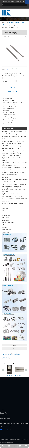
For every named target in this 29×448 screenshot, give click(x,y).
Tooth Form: (6, 115)
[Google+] (4, 429)
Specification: (6, 108)
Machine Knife (7, 354)
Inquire (11, 87)
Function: (5, 117)
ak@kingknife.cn (7, 418)
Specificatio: (6, 123)
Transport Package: (8, 125)
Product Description (8, 128)
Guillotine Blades (9, 375)
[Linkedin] (7, 429)
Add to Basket (11, 91)
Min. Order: (6, 98)
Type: (4, 119)
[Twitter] (10, 429)
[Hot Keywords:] (25, 4)
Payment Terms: (7, 106)
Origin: (4, 111)
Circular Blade (17, 354)
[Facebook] (1, 429)
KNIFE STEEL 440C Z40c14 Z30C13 (19, 375)
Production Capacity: (8, 102)
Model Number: (7, 121)
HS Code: (5, 113)
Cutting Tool (6, 357)
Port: (4, 100)
